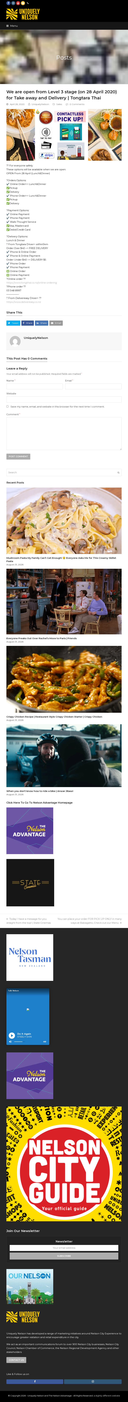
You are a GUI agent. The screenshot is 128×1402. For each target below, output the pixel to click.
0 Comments (77, 104)
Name (10, 380)
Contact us (16, 1360)
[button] (12, 25)
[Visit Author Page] (15, 341)
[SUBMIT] (118, 472)
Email (69, 380)
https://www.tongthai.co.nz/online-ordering (31, 282)
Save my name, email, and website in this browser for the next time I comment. (57, 406)
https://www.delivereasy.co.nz (23, 301)
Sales (59, 104)
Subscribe (64, 1255)
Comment (13, 414)
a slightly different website (107, 1395)
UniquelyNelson (40, 104)
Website (11, 393)
